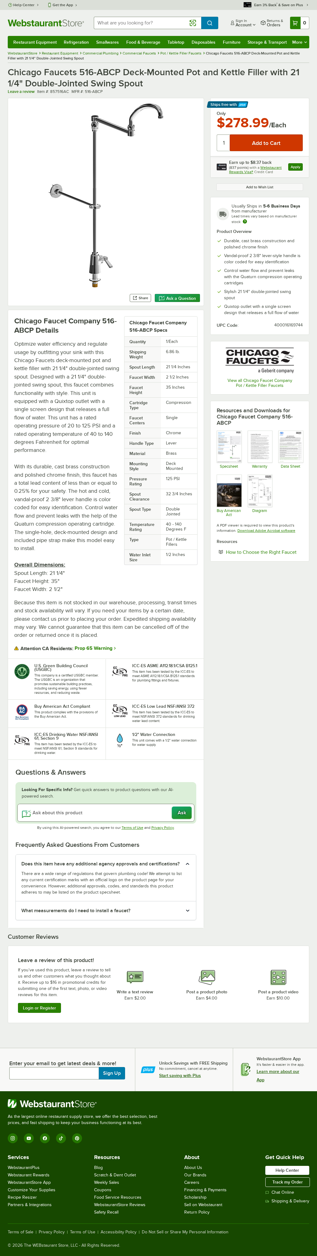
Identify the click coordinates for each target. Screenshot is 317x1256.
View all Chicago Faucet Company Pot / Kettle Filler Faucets (260, 383)
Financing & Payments (205, 1190)
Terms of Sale (20, 1232)
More (297, 42)
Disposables (203, 42)
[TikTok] (61, 1138)
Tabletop (175, 42)
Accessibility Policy (119, 1232)
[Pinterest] (77, 1138)
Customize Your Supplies (31, 1190)
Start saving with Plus (180, 1075)
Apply (297, 168)
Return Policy (197, 1212)
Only (221, 113)
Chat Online (282, 1192)
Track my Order (287, 1181)
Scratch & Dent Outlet (115, 1175)
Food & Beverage (143, 42)
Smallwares (107, 42)
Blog (98, 1167)
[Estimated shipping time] (245, 221)
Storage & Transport (267, 42)
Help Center (24, 5)
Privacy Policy (162, 827)
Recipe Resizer (22, 1197)
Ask (182, 813)
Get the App (63, 5)
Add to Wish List (259, 187)
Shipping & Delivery (290, 1201)
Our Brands (195, 1175)
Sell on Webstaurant (203, 1204)
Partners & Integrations (30, 1204)
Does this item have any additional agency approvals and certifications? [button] (100, 864)
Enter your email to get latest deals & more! (62, 1063)
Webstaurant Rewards (29, 1175)
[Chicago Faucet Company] (260, 360)
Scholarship (195, 1197)
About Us (193, 1167)
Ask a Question (181, 298)
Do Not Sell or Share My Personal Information (185, 1232)
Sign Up (112, 1073)
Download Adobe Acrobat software (266, 530)
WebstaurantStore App (29, 1182)
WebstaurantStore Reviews (119, 1204)
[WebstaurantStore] (85, 1104)
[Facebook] (45, 1138)
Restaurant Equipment (35, 42)
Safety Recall (106, 1212)
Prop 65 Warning (93, 648)
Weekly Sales (106, 1182)
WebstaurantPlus (24, 1167)
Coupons (102, 1190)
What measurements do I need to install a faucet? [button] (75, 910)
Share (143, 298)
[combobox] (147, 23)
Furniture (232, 42)
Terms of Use (132, 827)
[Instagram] (13, 1138)
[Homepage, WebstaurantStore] (46, 23)
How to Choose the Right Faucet (264, 552)
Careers (191, 1182)
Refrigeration (76, 42)
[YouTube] (29, 1138)
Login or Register (39, 1007)
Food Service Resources (117, 1197)
